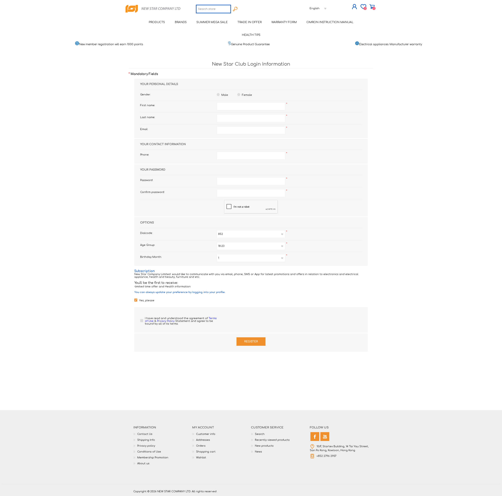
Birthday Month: (151, 257)
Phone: (144, 154)
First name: (147, 105)
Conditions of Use (149, 451)
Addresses (203, 440)
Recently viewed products (272, 440)
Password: (146, 180)
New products (264, 445)
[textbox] (213, 9)
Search (260, 434)
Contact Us (144, 434)
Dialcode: (146, 233)
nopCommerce (359, 488)
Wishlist (201, 457)
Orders (201, 445)
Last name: (147, 117)
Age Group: (147, 245)
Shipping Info (146, 440)
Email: (144, 129)
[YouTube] (324, 436)
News (258, 451)
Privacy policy (146, 445)
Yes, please (146, 300)
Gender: (145, 94)
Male (224, 95)
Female (247, 95)
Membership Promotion (152, 457)
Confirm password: (152, 192)
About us (143, 463)
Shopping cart (372, 6)
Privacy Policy (166, 321)
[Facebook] (314, 436)
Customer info (205, 434)
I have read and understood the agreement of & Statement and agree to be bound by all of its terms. (181, 321)
